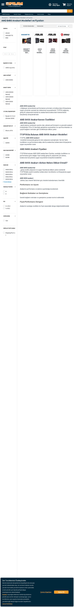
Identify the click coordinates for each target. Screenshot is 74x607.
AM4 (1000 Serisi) (9, 102)
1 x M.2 (7, 208)
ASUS (7, 33)
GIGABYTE (9, 35)
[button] (2, 5)
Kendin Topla (17, 14)
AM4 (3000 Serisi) (9, 98)
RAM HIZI (5, 165)
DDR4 (7, 143)
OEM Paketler (6, 14)
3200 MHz (9, 179)
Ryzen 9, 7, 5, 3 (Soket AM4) (10, 117)
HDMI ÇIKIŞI (6, 216)
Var (6, 221)
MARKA (5, 28)
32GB (7, 157)
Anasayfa (5, 17)
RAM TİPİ (5, 138)
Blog (49, 14)
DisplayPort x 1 (10, 234)
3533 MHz (9, 174)
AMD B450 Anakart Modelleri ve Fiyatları (21, 17)
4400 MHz (9, 169)
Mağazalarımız (29, 14)
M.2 (4, 201)
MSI (6, 38)
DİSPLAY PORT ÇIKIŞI (9, 228)
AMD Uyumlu (10, 68)
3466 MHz (9, 177)
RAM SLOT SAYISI (7, 186)
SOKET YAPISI (7, 87)
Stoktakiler (40, 26)
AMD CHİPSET (7, 75)
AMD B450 (9, 80)
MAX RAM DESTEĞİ (8, 150)
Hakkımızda (40, 14)
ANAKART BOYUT (8, 126)
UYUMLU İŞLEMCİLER (9, 111)
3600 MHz (9, 172)
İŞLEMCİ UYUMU (7, 63)
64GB (7, 155)
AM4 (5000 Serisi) (9, 93)
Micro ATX (9, 130)
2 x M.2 (7, 206)
